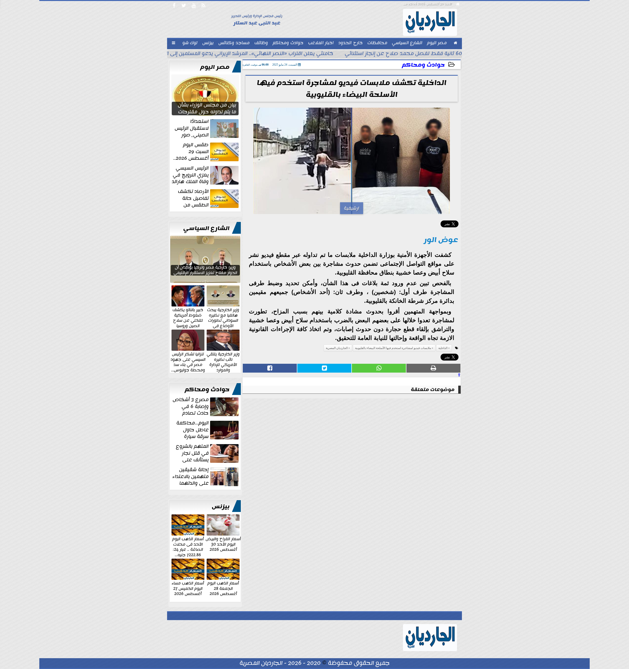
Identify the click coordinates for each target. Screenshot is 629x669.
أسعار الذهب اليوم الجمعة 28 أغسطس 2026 (223, 588)
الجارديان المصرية (337, 348)
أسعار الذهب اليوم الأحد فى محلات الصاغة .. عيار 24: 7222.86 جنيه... (188, 547)
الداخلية (442, 348)
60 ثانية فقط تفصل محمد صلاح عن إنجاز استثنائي (403, 54)
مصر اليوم (214, 67)
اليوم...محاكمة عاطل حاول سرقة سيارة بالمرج (208, 430)
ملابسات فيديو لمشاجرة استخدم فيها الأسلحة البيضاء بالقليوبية (393, 348)
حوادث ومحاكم (423, 65)
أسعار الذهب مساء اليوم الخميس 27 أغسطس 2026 (188, 588)
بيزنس (220, 506)
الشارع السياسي (206, 228)
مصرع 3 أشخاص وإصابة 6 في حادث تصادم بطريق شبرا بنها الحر (206, 406)
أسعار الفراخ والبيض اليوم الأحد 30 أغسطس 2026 (223, 544)
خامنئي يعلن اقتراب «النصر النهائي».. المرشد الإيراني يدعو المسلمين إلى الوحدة (243, 54)
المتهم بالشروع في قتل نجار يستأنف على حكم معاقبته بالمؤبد (208, 453)
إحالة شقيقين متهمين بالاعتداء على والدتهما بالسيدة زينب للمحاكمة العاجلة (206, 476)
